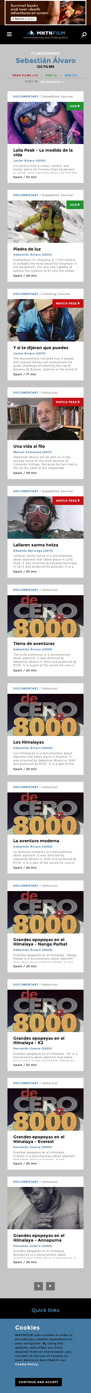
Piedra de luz (27, 249)
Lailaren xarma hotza (35, 545)
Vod (73, 106)
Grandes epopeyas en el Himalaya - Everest (38, 1139)
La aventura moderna (36, 840)
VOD (52, 75)
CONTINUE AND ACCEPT (38, 1382)
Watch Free (66, 303)
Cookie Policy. (27, 1364)
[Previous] (38, 1286)
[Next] (50, 1286)
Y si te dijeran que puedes (40, 347)
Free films (25, 75)
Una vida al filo (29, 446)
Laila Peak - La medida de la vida (43, 152)
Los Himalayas (28, 742)
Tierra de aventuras (34, 643)
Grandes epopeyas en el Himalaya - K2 (38, 1041)
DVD (71, 75)
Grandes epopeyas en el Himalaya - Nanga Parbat (40, 942)
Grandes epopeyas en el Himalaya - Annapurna (38, 1238)
